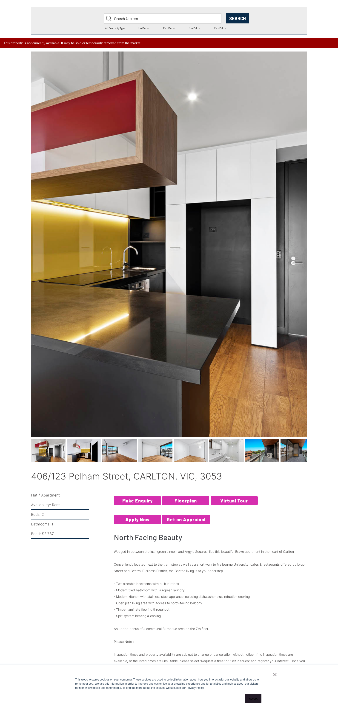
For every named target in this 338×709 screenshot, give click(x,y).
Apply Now (137, 524)
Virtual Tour (234, 505)
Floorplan (186, 505)
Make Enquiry (137, 505)
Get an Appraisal (186, 524)
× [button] (275, 673)
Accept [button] (253, 698)
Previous (24, 250)
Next (314, 250)
